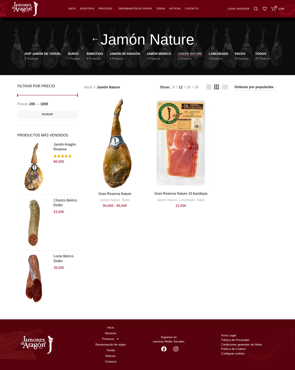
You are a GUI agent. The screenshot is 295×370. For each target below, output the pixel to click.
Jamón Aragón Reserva (64, 147)
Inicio (88, 87)
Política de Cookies (233, 349)
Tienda (110, 350)
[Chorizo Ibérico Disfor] (33, 222)
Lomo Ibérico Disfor (63, 258)
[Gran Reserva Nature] (115, 143)
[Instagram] (175, 348)
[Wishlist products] (264, 8)
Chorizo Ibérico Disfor (65, 202)
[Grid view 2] (208, 87)
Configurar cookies (233, 353)
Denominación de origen (110, 344)
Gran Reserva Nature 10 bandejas (180, 193)
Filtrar (47, 114)
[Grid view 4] (225, 87)
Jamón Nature (110, 200)
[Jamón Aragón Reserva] (33, 166)
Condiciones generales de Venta (242, 344)
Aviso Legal (228, 335)
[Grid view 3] (216, 87)
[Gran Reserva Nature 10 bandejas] (181, 143)
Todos (126, 200)
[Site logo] (25, 8)
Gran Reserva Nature (114, 194)
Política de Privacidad (235, 340)
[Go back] (95, 39)
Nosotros (110, 333)
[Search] (256, 8)
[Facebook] (163, 348)
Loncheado (187, 200)
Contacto (110, 361)
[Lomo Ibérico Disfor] (33, 278)
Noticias (110, 356)
